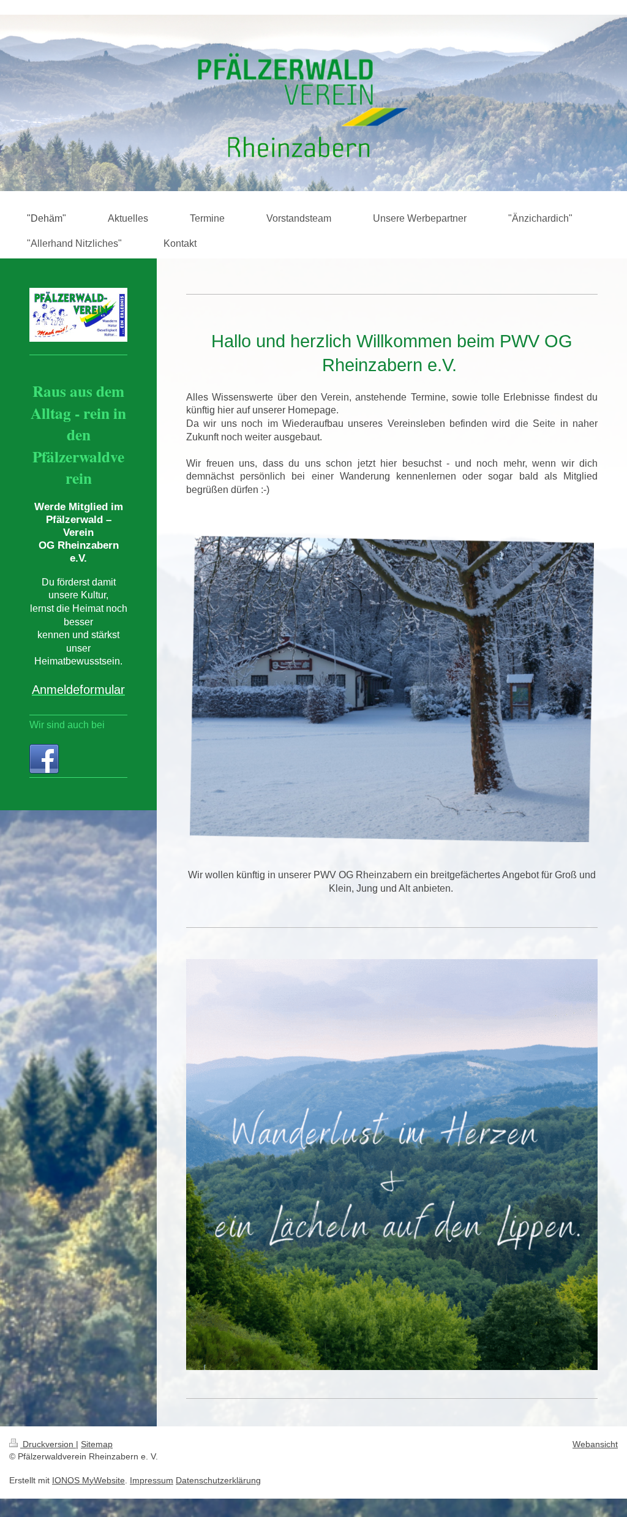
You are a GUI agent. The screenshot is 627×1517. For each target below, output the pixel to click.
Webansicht (595, 1444)
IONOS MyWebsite (88, 1480)
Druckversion (48, 1444)
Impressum (151, 1480)
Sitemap (97, 1444)
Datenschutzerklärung (218, 1480)
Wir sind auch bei (67, 725)
